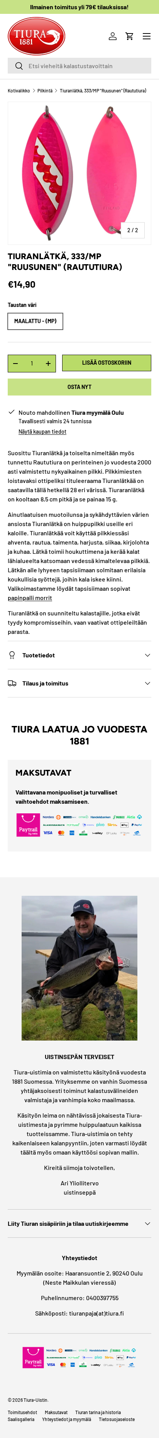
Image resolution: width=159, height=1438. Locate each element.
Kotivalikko (19, 90)
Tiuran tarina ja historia (98, 1412)
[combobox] (79, 66)
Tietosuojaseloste (117, 1419)
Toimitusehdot (22, 1412)
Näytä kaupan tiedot (42, 431)
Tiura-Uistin (35, 1400)
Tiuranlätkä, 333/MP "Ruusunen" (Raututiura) (103, 90)
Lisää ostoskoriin (106, 362)
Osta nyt (79, 387)
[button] (129, 36)
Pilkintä (44, 90)
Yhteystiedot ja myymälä (66, 1419)
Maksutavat (56, 1412)
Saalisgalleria (21, 1419)
